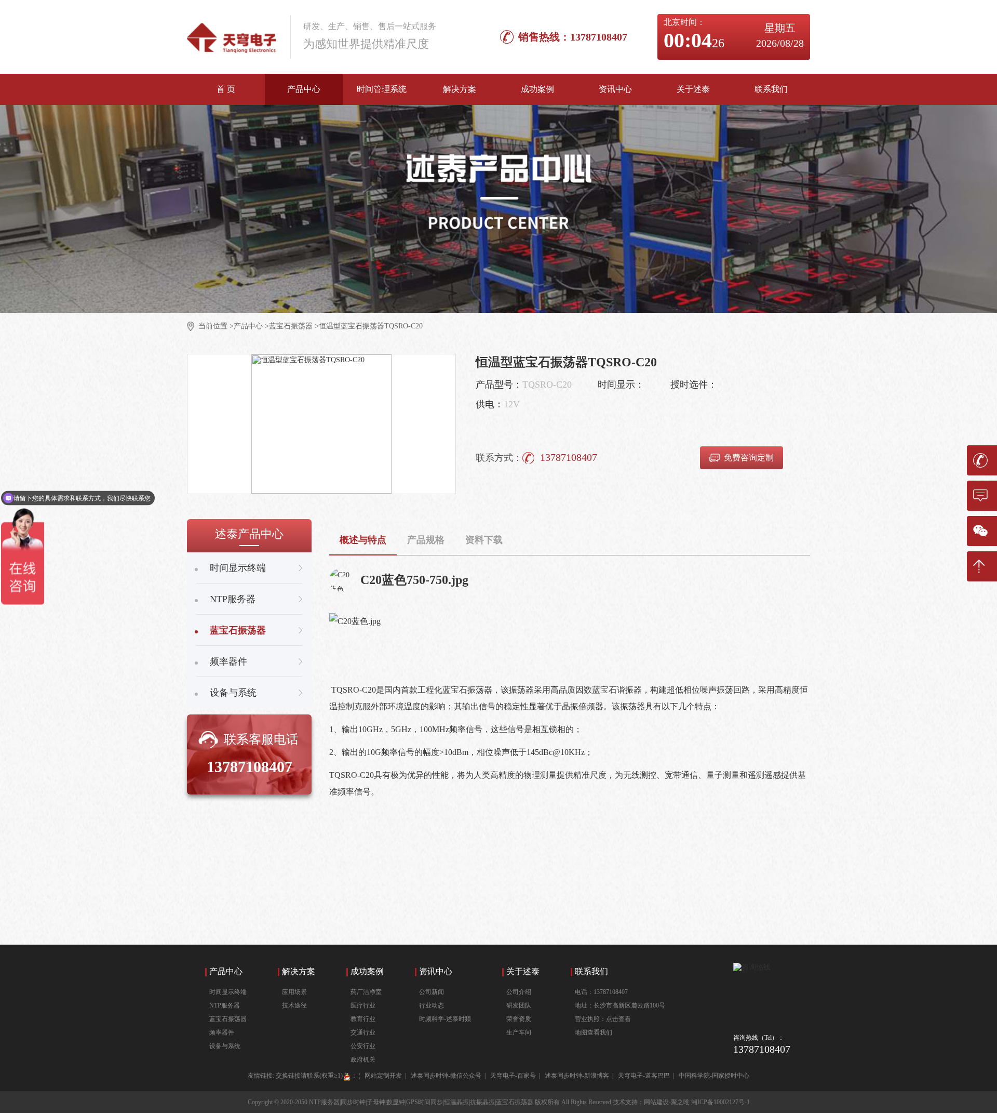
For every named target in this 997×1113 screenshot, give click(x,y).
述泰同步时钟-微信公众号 (446, 1075)
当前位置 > (216, 326)
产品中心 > (251, 326)
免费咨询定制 (749, 457)
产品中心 (303, 89)
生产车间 (518, 1032)
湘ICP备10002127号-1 (720, 1102)
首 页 (226, 89)
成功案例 (537, 89)
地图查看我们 (593, 1032)
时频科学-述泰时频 (445, 1019)
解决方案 (459, 89)
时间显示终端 (228, 992)
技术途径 (294, 1005)
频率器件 (221, 1032)
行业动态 (431, 1005)
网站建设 (656, 1102)
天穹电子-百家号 (513, 1075)
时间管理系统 (382, 89)
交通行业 (363, 1032)
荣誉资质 (518, 1019)
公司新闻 (431, 992)
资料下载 (484, 540)
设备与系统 (224, 1046)
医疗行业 (363, 1005)
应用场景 (294, 992)
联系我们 (771, 89)
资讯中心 (615, 89)
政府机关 (363, 1059)
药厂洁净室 (366, 992)
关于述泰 (693, 89)
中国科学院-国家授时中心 (714, 1075)
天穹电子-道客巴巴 (644, 1075)
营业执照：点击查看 (603, 1019)
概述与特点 (363, 540)
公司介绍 (518, 992)
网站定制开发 (383, 1075)
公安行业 (363, 1046)
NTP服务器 (224, 1005)
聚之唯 (680, 1102)
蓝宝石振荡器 (228, 1019)
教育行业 (363, 1019)
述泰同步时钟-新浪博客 (577, 1075)
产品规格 (425, 540)
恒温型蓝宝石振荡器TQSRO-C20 (371, 326)
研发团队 (518, 1005)
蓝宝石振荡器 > (294, 326)
